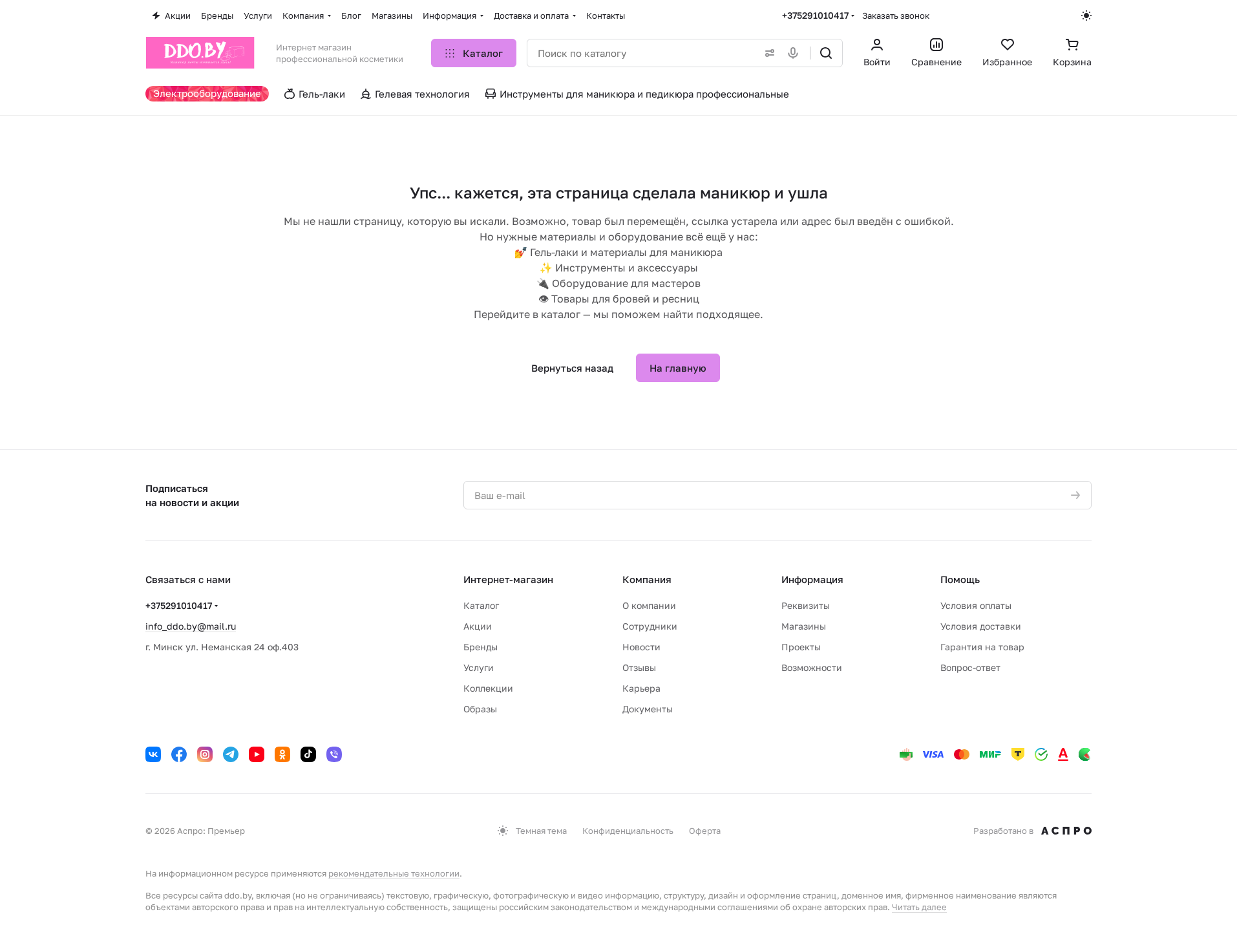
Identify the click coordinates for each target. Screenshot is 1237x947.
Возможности (811, 667)
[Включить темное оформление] (1086, 15)
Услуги (478, 667)
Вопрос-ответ (970, 667)
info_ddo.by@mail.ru (190, 626)
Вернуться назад (572, 368)
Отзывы (639, 667)
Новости (641, 646)
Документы (647, 708)
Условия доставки (980, 626)
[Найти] (826, 53)
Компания (646, 579)
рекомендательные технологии (394, 873)
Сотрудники (649, 626)
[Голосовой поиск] (795, 53)
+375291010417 (815, 15)
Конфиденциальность (627, 830)
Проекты (801, 646)
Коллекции (488, 688)
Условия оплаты (975, 605)
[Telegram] (230, 754)
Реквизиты (805, 605)
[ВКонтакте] (153, 754)
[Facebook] (179, 754)
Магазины (803, 626)
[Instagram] (205, 754)
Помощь (960, 579)
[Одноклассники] (282, 754)
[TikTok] (308, 754)
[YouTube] (256, 754)
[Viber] (334, 754)
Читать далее (919, 907)
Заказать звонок (895, 15)
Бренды (480, 646)
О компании (649, 605)
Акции (477, 626)
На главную (678, 368)
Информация (812, 579)
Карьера (641, 688)
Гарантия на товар (982, 646)
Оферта (705, 830)
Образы (480, 708)
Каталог (481, 605)
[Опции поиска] (767, 53)
